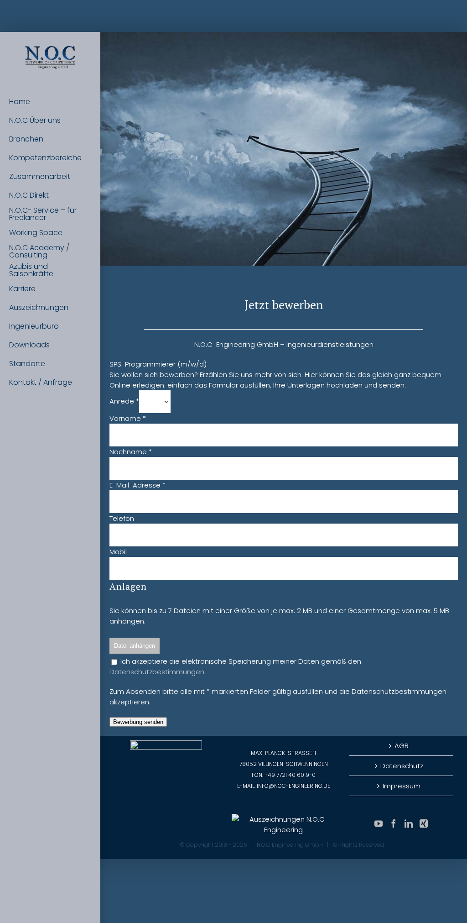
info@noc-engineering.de (293, 786)
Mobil (118, 551)
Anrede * (124, 401)
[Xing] (424, 823)
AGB (401, 745)
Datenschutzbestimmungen (156, 672)
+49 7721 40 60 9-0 (290, 775)
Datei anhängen (134, 645)
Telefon (121, 518)
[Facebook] (393, 823)
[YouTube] (378, 823)
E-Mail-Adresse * (137, 485)
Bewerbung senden (138, 721)
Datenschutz (401, 766)
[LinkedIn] (409, 823)
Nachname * (130, 451)
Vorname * (127, 418)
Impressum (401, 786)
